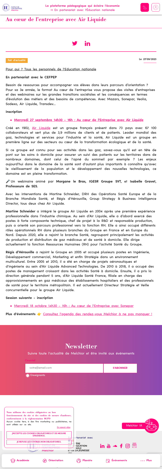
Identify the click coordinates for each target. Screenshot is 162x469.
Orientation (56, 460)
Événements (119, 460)
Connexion (155, 7)
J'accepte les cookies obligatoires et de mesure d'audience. (39, 435)
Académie (23, 460)
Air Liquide (41, 128)
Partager (87, 44)
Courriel (30, 360)
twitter (75, 44)
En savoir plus (63, 427)
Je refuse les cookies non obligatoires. (39, 442)
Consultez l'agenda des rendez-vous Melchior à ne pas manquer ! (97, 314)
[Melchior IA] (151, 425)
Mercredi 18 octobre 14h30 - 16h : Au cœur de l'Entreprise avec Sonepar (74, 306)
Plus (149, 460)
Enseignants (37, 375)
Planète (87, 460)
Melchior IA (144, 7)
